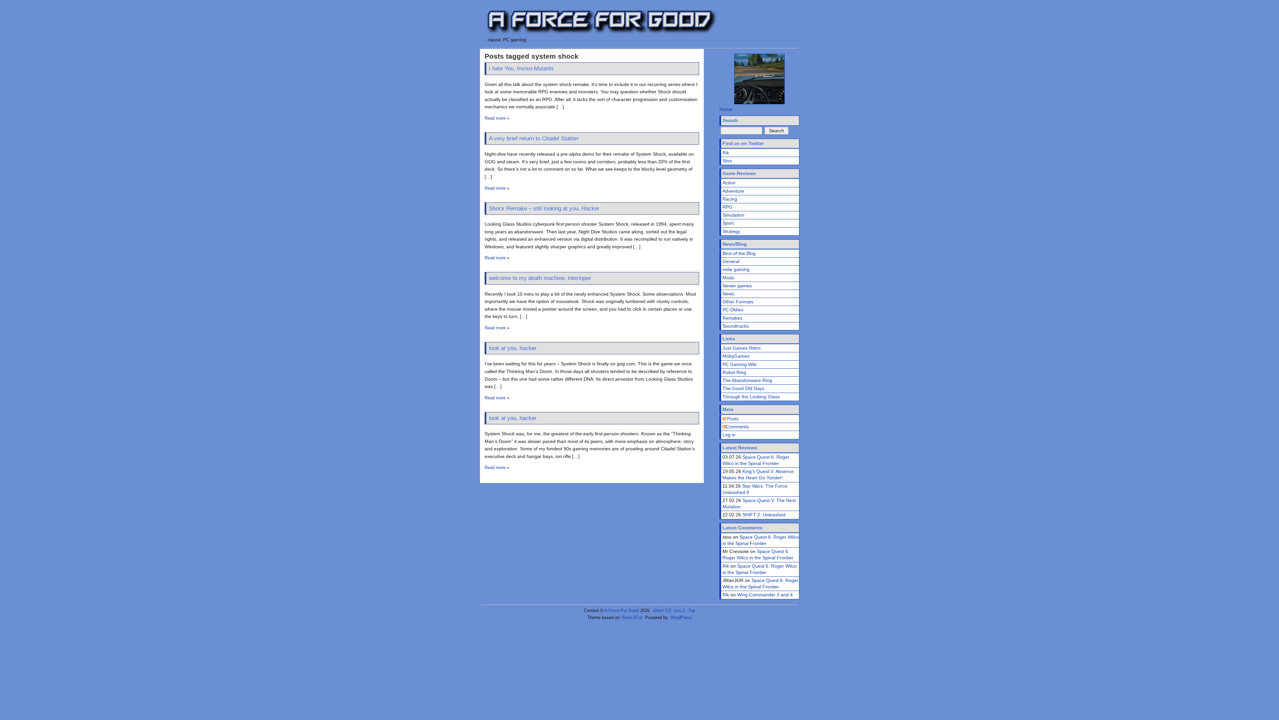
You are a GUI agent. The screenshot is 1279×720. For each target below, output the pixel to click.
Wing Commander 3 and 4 (765, 594)
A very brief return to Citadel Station (533, 138)
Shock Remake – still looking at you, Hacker (544, 208)
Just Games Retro (741, 348)
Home (725, 109)
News (728, 293)
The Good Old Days (743, 388)
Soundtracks (735, 326)
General (730, 261)
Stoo (727, 160)
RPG (727, 207)
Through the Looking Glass (751, 396)
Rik (725, 152)
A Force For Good (622, 610)
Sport (728, 223)
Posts (732, 418)
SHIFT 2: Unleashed (763, 514)
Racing (729, 199)
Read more (495, 118)
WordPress (681, 617)
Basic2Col (632, 617)
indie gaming (735, 269)
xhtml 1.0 (662, 610)
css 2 (679, 610)
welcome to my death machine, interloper (540, 278)
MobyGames (735, 356)
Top (691, 610)
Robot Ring (734, 372)
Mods (728, 277)
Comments (737, 426)
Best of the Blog (739, 253)
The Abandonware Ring (747, 380)
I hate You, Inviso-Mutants (521, 68)
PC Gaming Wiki (739, 364)
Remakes (732, 318)
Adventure (733, 191)
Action (728, 182)
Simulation (733, 215)
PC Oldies (732, 309)
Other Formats (737, 301)
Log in (728, 434)
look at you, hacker (513, 348)
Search (730, 120)
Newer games (737, 285)
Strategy (731, 231)
